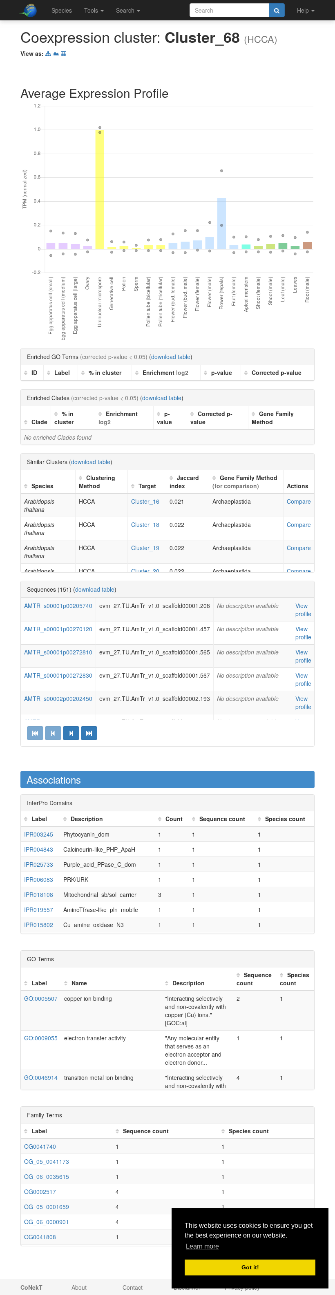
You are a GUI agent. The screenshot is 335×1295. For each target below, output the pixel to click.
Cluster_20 (145, 571)
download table (170, 356)
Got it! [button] (250, 1267)
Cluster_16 (145, 501)
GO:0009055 (41, 1038)
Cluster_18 (145, 524)
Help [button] (303, 10)
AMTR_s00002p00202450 (58, 698)
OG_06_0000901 (46, 1222)
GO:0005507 (41, 998)
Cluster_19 (145, 548)
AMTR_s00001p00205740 (58, 605)
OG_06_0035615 (46, 1176)
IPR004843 (38, 849)
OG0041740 (40, 1146)
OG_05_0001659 (46, 1206)
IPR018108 (38, 894)
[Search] (277, 10)
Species (61, 10)
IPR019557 (38, 909)
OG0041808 (40, 1237)
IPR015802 (38, 925)
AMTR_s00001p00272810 (58, 652)
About (79, 1287)
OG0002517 (40, 1191)
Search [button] (126, 10)
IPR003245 (38, 834)
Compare (299, 501)
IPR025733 (38, 864)
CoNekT (31, 1287)
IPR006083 (38, 879)
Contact (133, 1287)
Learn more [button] (202, 1246)
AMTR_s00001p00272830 (58, 675)
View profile (303, 609)
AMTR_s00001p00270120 (58, 629)
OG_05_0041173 (46, 1161)
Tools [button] (92, 10)
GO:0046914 (41, 1077)
